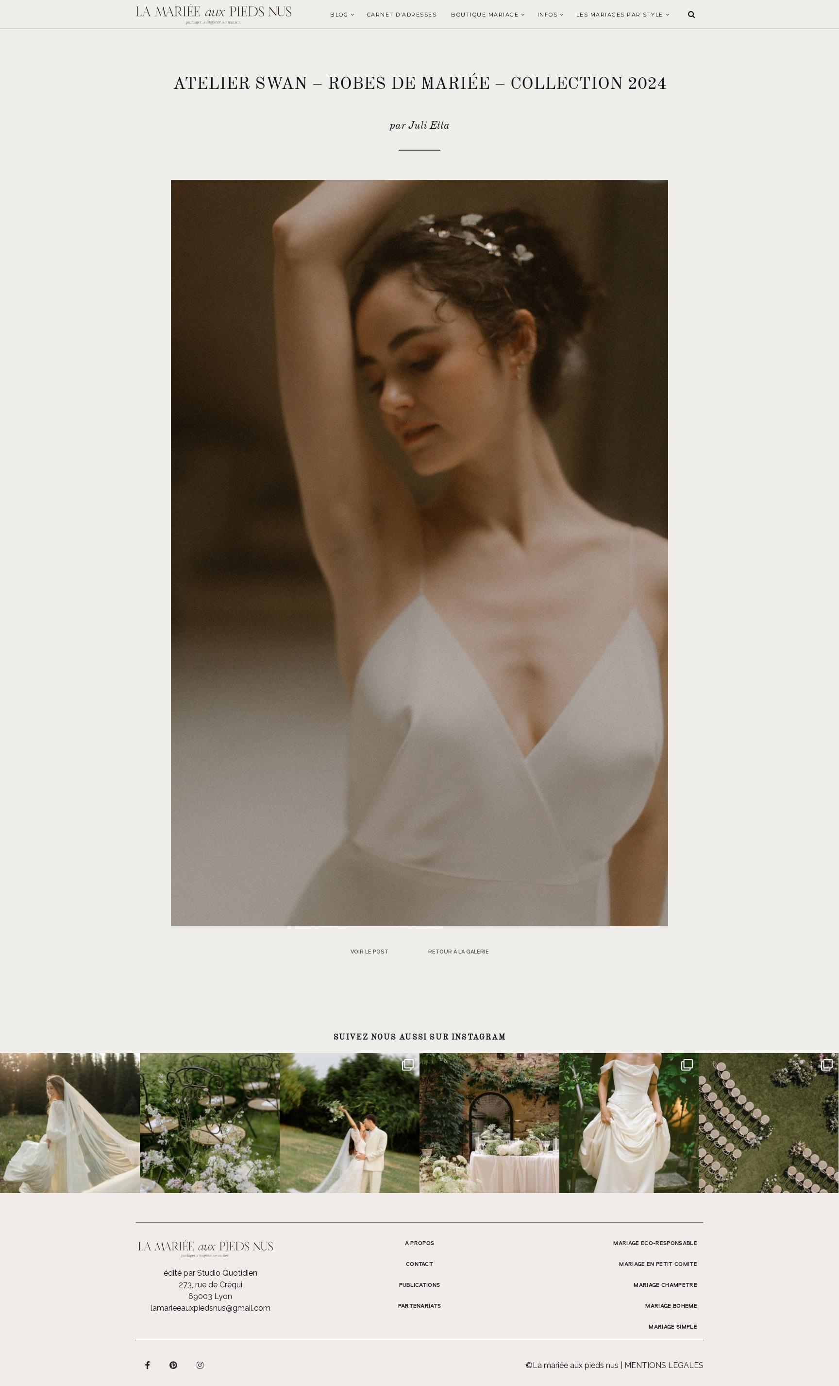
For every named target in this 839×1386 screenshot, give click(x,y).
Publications (419, 1285)
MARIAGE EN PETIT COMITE (658, 1264)
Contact (419, 1264)
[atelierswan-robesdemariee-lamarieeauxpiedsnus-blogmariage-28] (419, 552)
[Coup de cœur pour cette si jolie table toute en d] (489, 1123)
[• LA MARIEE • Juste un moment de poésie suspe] (70, 1123)
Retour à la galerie (458, 952)
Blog (339, 14)
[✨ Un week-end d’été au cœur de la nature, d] (350, 1123)
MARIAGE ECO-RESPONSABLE (655, 1243)
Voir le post (369, 952)
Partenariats (419, 1306)
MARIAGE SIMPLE (673, 1327)
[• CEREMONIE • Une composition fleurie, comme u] (210, 1123)
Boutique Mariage (485, 14)
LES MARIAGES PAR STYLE (619, 14)
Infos (547, 14)
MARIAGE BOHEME (671, 1306)
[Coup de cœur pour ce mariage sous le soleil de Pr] (629, 1123)
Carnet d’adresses (402, 14)
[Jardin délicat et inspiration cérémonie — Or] (769, 1123)
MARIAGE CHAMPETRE (665, 1285)
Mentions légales (664, 1365)
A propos (420, 1243)
